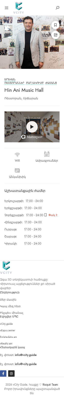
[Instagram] (11, 373)
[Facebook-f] (3, 373)
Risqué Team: (50, 385)
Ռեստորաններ (14, 83)
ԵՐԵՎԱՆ (9, 79)
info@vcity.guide (26, 355)
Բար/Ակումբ (35, 83)
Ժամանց (51, 83)
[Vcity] (18, 7)
